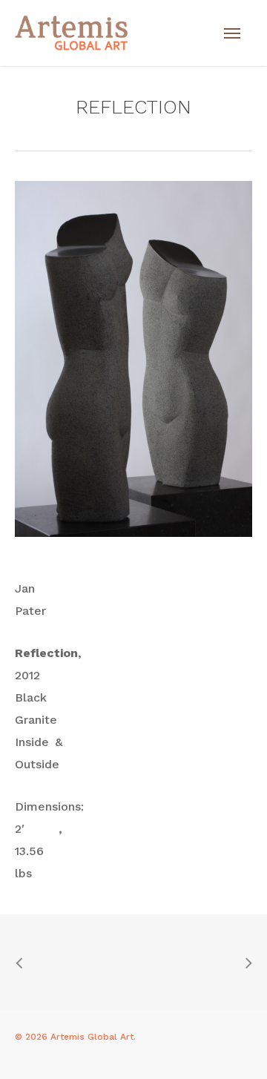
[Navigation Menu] (232, 33)
